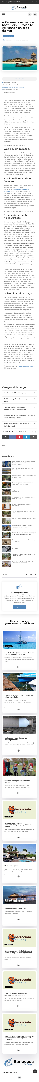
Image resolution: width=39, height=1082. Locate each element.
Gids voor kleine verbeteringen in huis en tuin (24, 519)
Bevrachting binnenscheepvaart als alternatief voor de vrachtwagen (22, 469)
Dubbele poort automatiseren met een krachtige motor (23, 497)
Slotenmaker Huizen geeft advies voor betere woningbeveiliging (23, 562)
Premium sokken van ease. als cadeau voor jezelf (23, 547)
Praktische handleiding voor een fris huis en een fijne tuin (24, 476)
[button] (35, 14)
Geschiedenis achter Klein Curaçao (13, 87)
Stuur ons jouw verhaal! (19, 593)
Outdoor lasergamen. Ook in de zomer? (17, 781)
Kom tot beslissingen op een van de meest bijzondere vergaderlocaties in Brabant (19, 1037)
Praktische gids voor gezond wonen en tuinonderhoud (23, 554)
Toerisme (8, 36)
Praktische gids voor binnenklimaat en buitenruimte (23, 512)
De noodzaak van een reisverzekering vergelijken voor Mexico (17, 824)
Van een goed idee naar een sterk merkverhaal (21, 504)
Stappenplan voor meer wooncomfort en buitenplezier (24, 490)
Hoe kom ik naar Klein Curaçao (12, 85)
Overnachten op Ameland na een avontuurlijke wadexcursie (22, 526)
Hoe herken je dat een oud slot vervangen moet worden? (24, 540)
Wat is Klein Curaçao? (9, 82)
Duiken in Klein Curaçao (10, 89)
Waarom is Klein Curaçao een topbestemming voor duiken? (19, 408)
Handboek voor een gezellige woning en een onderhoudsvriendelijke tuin (24, 533)
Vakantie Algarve (11, 866)
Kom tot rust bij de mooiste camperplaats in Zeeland (15, 994)
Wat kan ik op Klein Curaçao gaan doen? (19, 400)
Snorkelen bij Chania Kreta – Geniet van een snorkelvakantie (19, 653)
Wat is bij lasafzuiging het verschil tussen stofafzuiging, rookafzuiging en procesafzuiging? (24, 463)
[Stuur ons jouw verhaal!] (19, 587)
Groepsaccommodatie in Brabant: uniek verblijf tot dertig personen (18, 952)
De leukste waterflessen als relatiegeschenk (15, 739)
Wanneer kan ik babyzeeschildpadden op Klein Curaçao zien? (19, 416)
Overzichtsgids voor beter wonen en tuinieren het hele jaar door (23, 483)
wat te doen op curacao (26, 366)
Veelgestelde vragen (9, 92)
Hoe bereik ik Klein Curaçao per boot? (19, 393)
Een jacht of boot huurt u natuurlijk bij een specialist (19, 696)
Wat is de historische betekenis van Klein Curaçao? (19, 425)
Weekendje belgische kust (15, 908)
